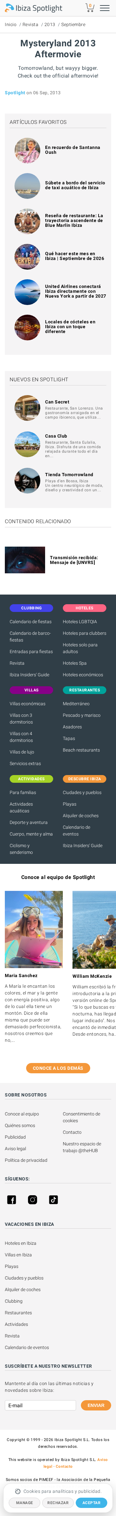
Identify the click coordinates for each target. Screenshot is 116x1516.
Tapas (69, 738)
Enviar (96, 1405)
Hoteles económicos (83, 674)
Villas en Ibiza (18, 1254)
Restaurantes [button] (84, 690)
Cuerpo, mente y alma (31, 834)
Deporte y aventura (29, 822)
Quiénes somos (20, 1125)
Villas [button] (31, 690)
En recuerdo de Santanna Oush (73, 150)
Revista (31, 24)
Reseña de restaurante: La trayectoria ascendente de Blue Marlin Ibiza (74, 220)
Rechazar (58, 1503)
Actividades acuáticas (21, 807)
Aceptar (91, 1503)
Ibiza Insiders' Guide (29, 674)
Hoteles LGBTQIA (80, 621)
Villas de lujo (22, 751)
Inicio (10, 24)
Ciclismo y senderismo (21, 849)
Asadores (72, 726)
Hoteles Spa (75, 663)
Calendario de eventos (76, 831)
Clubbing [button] (31, 608)
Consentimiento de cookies (82, 1117)
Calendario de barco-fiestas (30, 636)
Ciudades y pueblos (82, 792)
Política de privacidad (26, 1160)
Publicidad (15, 1137)
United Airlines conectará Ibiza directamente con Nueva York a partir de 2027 (75, 291)
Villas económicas (27, 703)
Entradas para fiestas (31, 651)
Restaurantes (18, 1312)
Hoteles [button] (84, 608)
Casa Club (56, 436)
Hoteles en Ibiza (20, 1243)
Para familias (23, 792)
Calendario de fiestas (31, 621)
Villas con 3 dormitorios (21, 719)
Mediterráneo (76, 703)
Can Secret (57, 401)
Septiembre (73, 24)
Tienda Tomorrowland (69, 474)
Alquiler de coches (81, 815)
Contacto (72, 1132)
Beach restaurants (81, 750)
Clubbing (14, 1301)
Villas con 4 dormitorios (21, 737)
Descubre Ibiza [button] (84, 779)
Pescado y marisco (82, 715)
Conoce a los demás (58, 1068)
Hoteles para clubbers (84, 633)
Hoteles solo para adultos (80, 648)
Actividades (16, 1324)
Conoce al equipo (22, 1113)
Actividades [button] (31, 779)
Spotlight (15, 92)
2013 (49, 24)
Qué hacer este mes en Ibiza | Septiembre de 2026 (74, 256)
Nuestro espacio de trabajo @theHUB (82, 1147)
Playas (69, 804)
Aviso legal (15, 1148)
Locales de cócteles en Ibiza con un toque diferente (70, 326)
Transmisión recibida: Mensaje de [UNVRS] (74, 560)
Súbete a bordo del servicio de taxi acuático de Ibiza (75, 185)
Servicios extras (25, 763)
